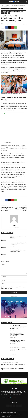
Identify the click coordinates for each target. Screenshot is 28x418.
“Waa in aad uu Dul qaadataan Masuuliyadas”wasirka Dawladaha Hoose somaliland (17, 334)
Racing (16, 11)
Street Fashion (23, 10)
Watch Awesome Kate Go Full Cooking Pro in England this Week (21, 209)
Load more (14, 354)
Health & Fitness (20, 8)
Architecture (7, 5)
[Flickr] (14, 406)
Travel (22, 11)
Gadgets (16, 8)
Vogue (8, 11)
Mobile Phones (13, 10)
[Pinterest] (12, 27)
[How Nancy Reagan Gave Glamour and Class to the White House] (5, 252)
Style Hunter (4, 11)
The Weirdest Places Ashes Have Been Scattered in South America (7, 209)
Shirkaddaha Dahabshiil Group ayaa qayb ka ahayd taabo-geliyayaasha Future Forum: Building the (18, 327)
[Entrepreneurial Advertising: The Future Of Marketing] (5, 238)
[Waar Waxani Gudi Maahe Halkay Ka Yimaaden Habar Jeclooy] (5, 342)
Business (8, 8)
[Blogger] (7, 406)
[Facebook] (6, 27)
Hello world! (15, 362)
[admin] (2, 24)
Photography (12, 11)
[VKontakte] (20, 406)
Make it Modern (7, 10)
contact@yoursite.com (11, 397)
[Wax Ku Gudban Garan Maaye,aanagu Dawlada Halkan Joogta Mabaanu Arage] (5, 349)
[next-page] (4, 257)
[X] (9, 27)
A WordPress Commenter (6, 362)
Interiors (3, 10)
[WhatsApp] (15, 27)
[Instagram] (17, 406)
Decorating (11, 8)
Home (2, 5)
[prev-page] (2, 257)
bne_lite (2, 364)
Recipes (19, 11)
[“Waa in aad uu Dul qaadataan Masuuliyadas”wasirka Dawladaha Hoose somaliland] (5, 335)
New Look (18, 10)
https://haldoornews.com (14, 227)
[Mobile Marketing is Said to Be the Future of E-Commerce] (5, 245)
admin (5, 23)
